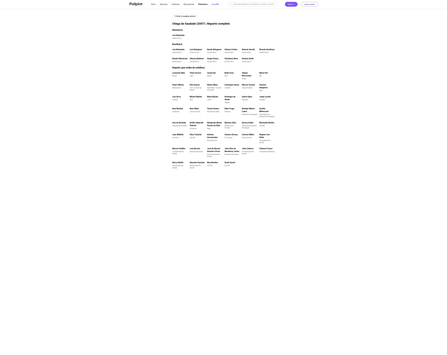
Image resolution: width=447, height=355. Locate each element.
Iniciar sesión (309, 4)
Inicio (153, 4)
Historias (175, 4)
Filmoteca (202, 4)
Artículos (164, 4)
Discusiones (189, 4)
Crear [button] (290, 4)
